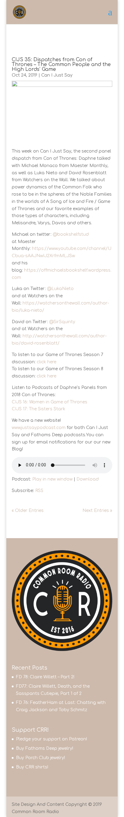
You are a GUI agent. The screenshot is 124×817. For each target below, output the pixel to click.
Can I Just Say (57, 75)
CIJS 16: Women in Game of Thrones (49, 402)
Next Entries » (97, 510)
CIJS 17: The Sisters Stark (38, 409)
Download (87, 479)
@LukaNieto (60, 288)
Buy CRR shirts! (32, 767)
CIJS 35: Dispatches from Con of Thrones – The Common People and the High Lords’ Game (61, 64)
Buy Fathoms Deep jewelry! (44, 748)
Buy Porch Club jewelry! (40, 757)
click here (46, 362)
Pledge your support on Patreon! (51, 739)
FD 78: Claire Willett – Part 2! (45, 677)
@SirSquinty (62, 322)
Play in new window (52, 479)
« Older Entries (28, 510)
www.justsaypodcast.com (39, 427)
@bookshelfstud (71, 234)
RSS (39, 490)
